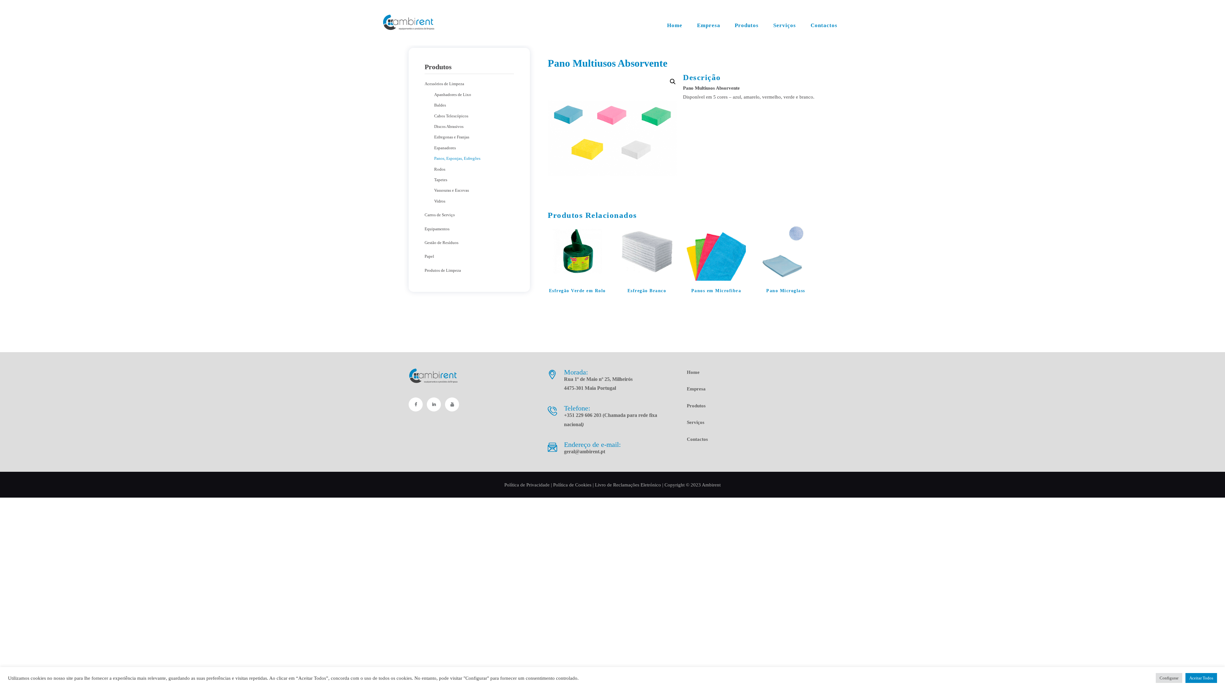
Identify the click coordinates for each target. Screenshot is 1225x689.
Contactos (697, 439)
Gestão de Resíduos (441, 242)
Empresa (696, 388)
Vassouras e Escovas (451, 190)
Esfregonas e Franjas (451, 137)
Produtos (696, 405)
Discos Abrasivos (449, 126)
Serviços (695, 422)
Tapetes (440, 179)
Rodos (439, 169)
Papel (429, 256)
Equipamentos (437, 228)
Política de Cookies (572, 484)
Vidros (439, 201)
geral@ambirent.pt (584, 451)
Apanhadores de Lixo (452, 94)
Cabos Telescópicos (451, 116)
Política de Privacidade (527, 484)
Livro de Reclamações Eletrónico (628, 484)
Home (693, 372)
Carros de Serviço (440, 214)
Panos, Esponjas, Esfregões (457, 158)
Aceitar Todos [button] (1201, 678)
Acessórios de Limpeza (444, 83)
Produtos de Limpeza (443, 270)
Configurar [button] (1169, 678)
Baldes (440, 105)
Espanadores (445, 147)
